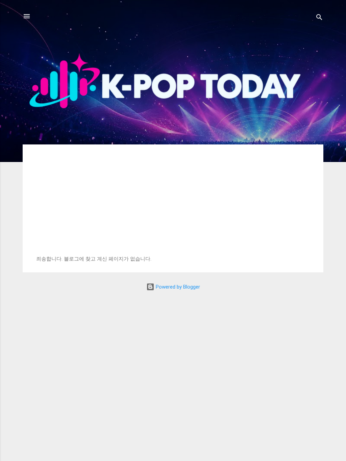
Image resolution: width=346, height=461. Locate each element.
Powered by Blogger (177, 287)
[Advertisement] (173, 205)
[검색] (319, 18)
